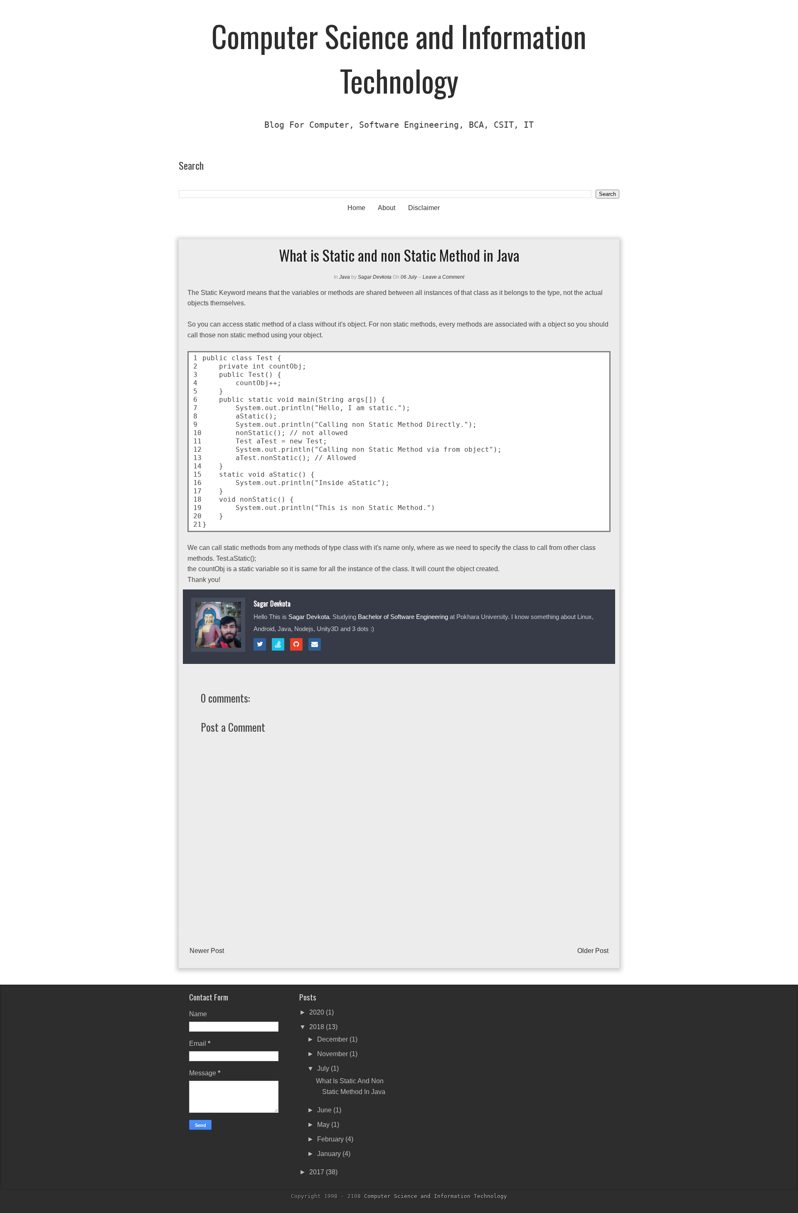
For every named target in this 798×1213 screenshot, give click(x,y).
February (331, 1139)
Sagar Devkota (375, 277)
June (325, 1110)
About (386, 207)
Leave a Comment (443, 277)
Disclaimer (424, 207)
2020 (317, 1012)
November (333, 1053)
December (333, 1039)
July (324, 1068)
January (329, 1153)
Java (344, 277)
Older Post (592, 950)
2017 (317, 1172)
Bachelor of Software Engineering (403, 616)
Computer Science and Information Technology (399, 57)
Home (356, 207)
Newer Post (207, 950)
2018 (317, 1026)
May (324, 1124)
